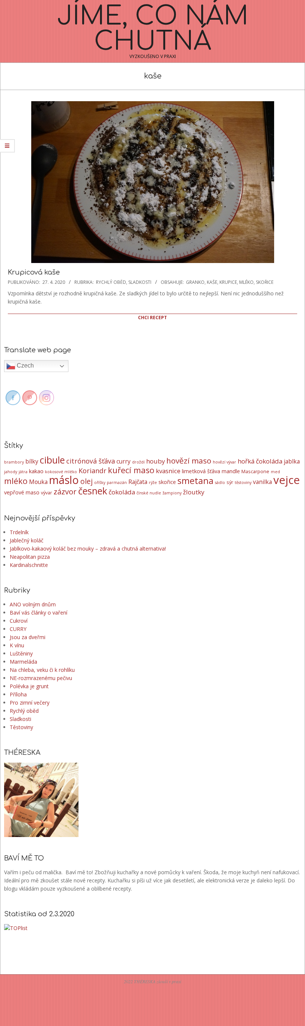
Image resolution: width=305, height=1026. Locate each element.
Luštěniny (21, 653)
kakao (36, 471)
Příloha (18, 694)
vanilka (262, 482)
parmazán (117, 482)
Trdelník (19, 532)
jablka (292, 461)
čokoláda (122, 492)
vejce (286, 479)
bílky (31, 461)
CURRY (18, 628)
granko (195, 282)
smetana (195, 481)
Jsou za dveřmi (27, 637)
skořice (264, 282)
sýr (230, 482)
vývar (46, 492)
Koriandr (92, 470)
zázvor (65, 491)
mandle (231, 471)
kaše (212, 282)
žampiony (172, 493)
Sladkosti (139, 282)
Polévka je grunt (29, 686)
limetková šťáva (201, 471)
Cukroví (19, 620)
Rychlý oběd (111, 282)
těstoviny (243, 482)
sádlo (220, 482)
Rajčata (137, 482)
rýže (153, 482)
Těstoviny (21, 727)
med (275, 471)
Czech (24, 365)
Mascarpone (255, 471)
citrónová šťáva (90, 460)
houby (155, 461)
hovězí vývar (224, 462)
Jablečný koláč (27, 540)
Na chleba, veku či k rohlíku (42, 669)
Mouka (38, 482)
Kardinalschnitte (29, 564)
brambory (14, 462)
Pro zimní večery (29, 702)
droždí (138, 462)
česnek (92, 490)
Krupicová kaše (34, 272)
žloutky (193, 492)
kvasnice (168, 470)
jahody (10, 471)
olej (86, 481)
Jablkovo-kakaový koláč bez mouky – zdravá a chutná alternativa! (88, 548)
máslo (64, 479)
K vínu (17, 645)
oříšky (99, 482)
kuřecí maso (131, 470)
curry (123, 461)
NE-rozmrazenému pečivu (41, 678)
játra (23, 471)
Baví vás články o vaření (38, 612)
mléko (246, 282)
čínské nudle (149, 493)
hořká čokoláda (260, 461)
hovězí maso (188, 460)
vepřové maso (21, 492)
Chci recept (152, 317)
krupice (228, 282)
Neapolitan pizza (30, 556)
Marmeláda (23, 661)
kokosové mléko (61, 471)
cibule (52, 459)
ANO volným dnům (33, 604)
